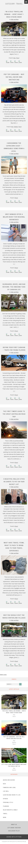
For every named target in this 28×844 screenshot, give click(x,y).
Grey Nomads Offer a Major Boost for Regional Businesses (14, 217)
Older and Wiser (15, 19)
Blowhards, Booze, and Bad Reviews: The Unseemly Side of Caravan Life (14, 286)
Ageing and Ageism (9, 780)
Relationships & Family (10, 810)
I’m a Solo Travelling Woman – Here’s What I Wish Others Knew (14, 14)
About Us (14, 824)
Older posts (3, 674)
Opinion (16, 126)
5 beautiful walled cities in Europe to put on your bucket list (14, 481)
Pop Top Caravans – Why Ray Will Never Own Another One (14, 77)
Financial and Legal (9, 787)
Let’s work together (14, 827)
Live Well (6, 791)
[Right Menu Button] (26, 2)
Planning (6, 806)
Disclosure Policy (14, 831)
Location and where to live (11, 795)
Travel (17, 58)
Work (4, 817)
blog (15, 58)
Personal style (8, 802)
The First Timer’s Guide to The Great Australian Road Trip (14, 414)
